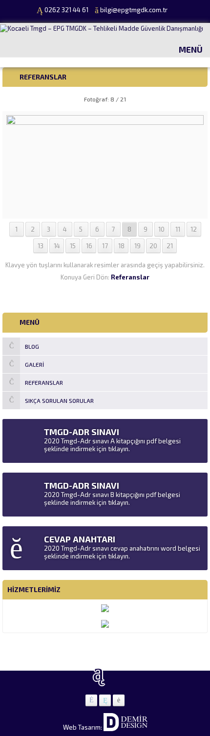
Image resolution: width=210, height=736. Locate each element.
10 (161, 229)
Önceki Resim (26, 99)
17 (105, 246)
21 (170, 246)
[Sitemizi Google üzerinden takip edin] (119, 700)
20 (153, 246)
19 (137, 246)
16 (89, 246)
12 (193, 229)
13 (40, 246)
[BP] (104, 211)
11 (177, 229)
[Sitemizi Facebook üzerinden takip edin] (91, 700)
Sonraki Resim (183, 99)
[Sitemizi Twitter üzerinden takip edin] (105, 700)
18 (121, 246)
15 (73, 246)
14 (57, 246)
